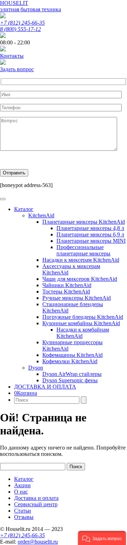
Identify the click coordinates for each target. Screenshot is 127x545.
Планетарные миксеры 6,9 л (90, 234)
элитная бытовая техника (30, 9)
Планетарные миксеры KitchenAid (83, 222)
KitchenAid (41, 215)
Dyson (35, 368)
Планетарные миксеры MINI (91, 241)
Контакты (12, 56)
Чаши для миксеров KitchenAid (79, 279)
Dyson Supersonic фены (70, 380)
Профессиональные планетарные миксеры (83, 250)
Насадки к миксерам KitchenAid (80, 260)
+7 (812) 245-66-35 (22, 23)
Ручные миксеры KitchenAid (76, 298)
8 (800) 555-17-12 (20, 29)
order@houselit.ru (38, 542)
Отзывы (24, 517)
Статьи (22, 511)
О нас (21, 492)
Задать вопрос (17, 69)
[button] (102, 538)
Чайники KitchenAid (66, 285)
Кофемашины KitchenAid (72, 355)
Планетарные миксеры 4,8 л (90, 228)
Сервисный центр (36, 504)
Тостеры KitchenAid (66, 292)
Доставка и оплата (36, 498)
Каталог (24, 209)
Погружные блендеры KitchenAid (82, 317)
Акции (22, 485)
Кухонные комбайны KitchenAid (81, 323)
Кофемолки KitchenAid (69, 361)
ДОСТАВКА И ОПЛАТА (45, 387)
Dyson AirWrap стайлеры (72, 374)
